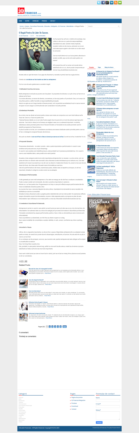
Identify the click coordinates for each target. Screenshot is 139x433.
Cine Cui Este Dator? (35, 291)
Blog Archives (109, 67)
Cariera (27, 26)
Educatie (47, 26)
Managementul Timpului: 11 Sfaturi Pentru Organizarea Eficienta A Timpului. (107, 86)
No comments (40, 36)
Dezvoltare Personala (36, 26)
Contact (52, 21)
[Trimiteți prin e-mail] (20, 261)
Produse (44, 21)
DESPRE (27, 21)
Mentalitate (69, 26)
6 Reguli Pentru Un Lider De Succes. (33, 33)
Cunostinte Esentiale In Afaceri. (106, 122)
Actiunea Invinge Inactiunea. (37, 313)
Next (64, 326)
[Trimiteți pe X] (24, 261)
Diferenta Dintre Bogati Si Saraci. (38, 302)
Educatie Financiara (25, 428)
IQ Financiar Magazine (78, 400)
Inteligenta (54, 26)
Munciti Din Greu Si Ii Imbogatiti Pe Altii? (40, 268)
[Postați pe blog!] (22, 261)
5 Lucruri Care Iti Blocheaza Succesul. (108, 98)
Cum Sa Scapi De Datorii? (36, 280)
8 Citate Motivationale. (103, 146)
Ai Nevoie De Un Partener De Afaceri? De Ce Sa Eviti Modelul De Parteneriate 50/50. (108, 73)
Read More (48, 273)
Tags (99, 67)
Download (36, 21)
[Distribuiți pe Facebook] (26, 261)
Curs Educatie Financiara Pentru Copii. (108, 156)
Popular (91, 67)
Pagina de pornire (76, 397)
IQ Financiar (61, 26)
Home (20, 21)
